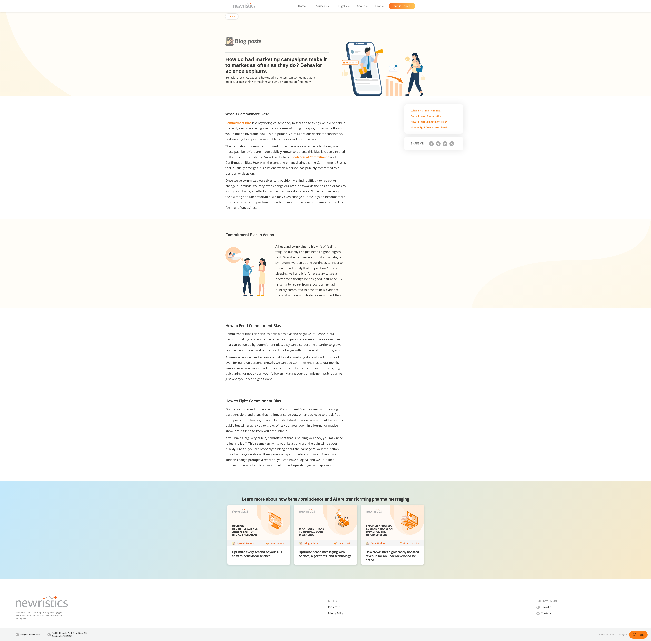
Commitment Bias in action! (426, 116)
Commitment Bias (238, 123)
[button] (321, 6)
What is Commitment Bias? (426, 110)
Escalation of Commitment (310, 157)
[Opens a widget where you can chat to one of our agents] (638, 635)
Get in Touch (402, 6)
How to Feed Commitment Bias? (429, 121)
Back (232, 16)
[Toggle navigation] (261, 6)
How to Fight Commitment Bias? (429, 127)
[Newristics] (244, 6)
